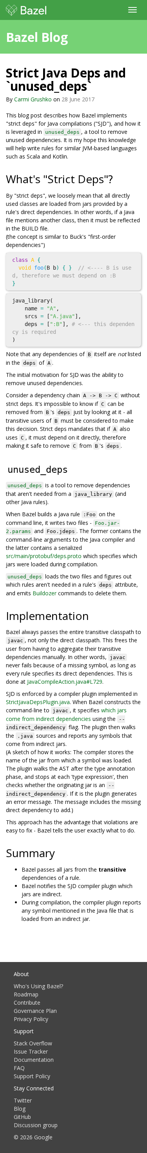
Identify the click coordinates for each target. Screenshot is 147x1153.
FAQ (19, 1068)
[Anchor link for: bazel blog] (74, 36)
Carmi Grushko (33, 99)
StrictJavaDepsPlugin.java (38, 702)
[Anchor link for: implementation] (94, 615)
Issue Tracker (31, 1051)
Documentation (34, 1059)
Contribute (27, 1002)
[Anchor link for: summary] (60, 852)
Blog (19, 1108)
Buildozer (44, 593)
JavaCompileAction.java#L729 (64, 681)
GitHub (22, 1117)
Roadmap (26, 994)
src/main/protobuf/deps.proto (44, 556)
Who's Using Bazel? (38, 986)
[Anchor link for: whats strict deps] (118, 178)
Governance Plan (35, 1010)
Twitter (23, 1100)
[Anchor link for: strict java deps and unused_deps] (97, 85)
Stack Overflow (33, 1043)
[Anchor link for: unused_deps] (75, 468)
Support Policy (32, 1076)
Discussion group (36, 1125)
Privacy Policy (31, 1019)
